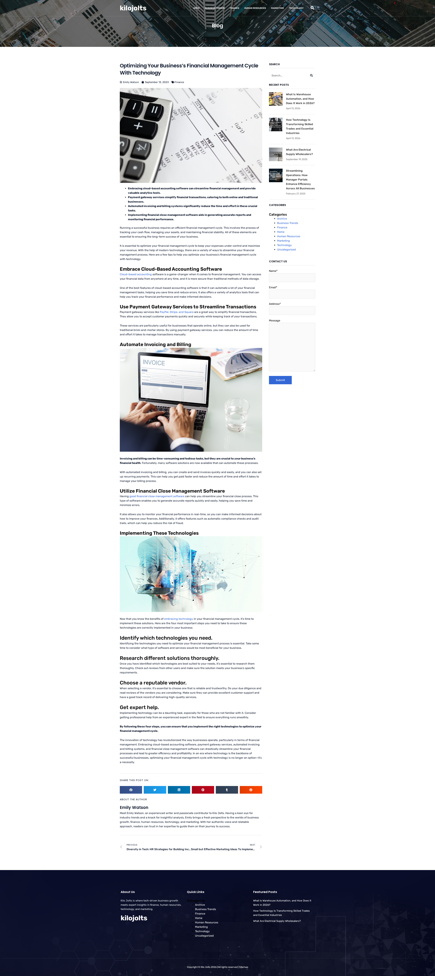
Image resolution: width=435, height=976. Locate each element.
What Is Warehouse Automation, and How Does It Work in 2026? (300, 99)
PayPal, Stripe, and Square (177, 312)
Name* (273, 271)
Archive (282, 218)
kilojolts (133, 8)
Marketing (277, 8)
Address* (275, 303)
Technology (296, 8)
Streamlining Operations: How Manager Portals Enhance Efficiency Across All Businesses (300, 179)
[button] (312, 8)
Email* (273, 287)
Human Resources (255, 8)
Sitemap (243, 967)
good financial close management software (156, 496)
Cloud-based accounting (136, 274)
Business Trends (215, 8)
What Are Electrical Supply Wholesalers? (277, 921)
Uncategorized (286, 249)
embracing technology (178, 618)
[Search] (311, 75)
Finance (234, 8)
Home (196, 8)
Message (274, 320)
